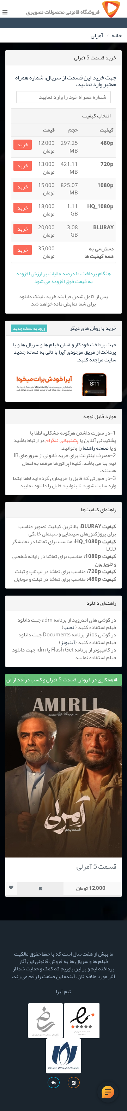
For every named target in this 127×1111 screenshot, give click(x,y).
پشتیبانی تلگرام (62, 440)
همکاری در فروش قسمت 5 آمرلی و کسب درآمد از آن (60, 679)
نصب (69, 627)
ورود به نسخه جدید (29, 328)
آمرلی (97, 35)
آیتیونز (68, 642)
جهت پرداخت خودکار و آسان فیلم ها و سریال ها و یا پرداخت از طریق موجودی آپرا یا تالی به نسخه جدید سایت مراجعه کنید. (64, 352)
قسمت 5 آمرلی (96, 866)
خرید (22, 145)
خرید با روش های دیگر (93, 328)
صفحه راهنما (96, 448)
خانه (116, 35)
